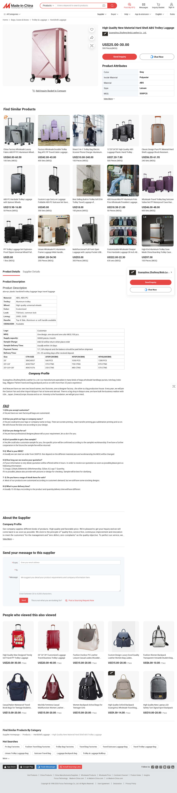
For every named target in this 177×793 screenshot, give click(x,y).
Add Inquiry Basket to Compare (51, 90)
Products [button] (47, 5)
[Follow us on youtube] (164, 766)
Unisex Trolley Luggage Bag (16, 753)
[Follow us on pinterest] (168, 766)
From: (15, 562)
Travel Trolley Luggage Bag (144, 746)
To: (16, 570)
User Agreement (104, 783)
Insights (147, 775)
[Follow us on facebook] (152, 766)
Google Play (26, 766)
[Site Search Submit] (112, 5)
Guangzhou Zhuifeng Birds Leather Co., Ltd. (128, 32)
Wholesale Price (105, 775)
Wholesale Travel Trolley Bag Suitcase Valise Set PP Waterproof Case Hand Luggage (158, 201)
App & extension (142, 14)
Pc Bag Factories (12, 746)
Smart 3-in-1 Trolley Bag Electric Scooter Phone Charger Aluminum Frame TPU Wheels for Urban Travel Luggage (88, 151)
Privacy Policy (131, 783)
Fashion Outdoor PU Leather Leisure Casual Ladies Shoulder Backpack (86, 658)
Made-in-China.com (76, 778)
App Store (9, 766)
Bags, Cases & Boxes (20, 19)
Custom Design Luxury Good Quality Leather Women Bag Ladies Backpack (123, 658)
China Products (46, 775)
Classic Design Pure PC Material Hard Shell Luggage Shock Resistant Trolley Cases (158, 151)
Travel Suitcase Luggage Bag (115, 746)
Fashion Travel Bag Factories (37, 746)
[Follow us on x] (156, 766)
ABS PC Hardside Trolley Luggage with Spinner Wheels (17, 200)
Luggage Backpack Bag (67, 753)
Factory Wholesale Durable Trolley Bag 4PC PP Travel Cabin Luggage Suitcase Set (52, 151)
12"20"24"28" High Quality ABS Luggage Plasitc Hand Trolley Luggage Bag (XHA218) (120, 151)
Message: (14, 577)
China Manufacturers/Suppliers (66, 775)
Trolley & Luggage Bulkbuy (94, 753)
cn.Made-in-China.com (114, 778)
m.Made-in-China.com (95, 778)
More (5, 758)
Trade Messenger (46, 766)
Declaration (117, 783)
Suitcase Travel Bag (42, 753)
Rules (172, 14)
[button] (103, 5)
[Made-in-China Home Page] (18, 6)
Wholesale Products (88, 775)
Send (24, 600)
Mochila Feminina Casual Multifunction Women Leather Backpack (50, 707)
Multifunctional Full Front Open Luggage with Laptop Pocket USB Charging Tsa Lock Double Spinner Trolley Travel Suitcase (87, 251)
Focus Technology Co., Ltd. (69, 783)
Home (5, 19)
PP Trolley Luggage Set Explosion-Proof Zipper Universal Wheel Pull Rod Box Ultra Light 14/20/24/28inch (17, 251)
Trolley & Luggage (39, 19)
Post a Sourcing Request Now (79, 600)
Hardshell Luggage (58, 19)
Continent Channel (121, 775)
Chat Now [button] (158, 57)
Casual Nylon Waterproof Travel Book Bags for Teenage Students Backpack (17, 707)
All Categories (12, 14)
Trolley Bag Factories (65, 746)
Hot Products (32, 775)
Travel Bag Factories (88, 746)
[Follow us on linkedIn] (172, 766)
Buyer (113, 14)
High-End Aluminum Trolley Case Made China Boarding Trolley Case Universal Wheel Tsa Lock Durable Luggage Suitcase (156, 251)
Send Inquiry (119, 56)
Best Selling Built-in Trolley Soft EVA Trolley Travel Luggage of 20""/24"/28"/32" (88, 201)
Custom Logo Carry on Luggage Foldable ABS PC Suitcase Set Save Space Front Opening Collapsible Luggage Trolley (53, 201)
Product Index (136, 775)
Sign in (171, 7)
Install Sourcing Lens (72, 766)
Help (126, 14)
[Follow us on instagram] (160, 766)
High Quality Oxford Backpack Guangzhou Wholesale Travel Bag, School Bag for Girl (122, 707)
